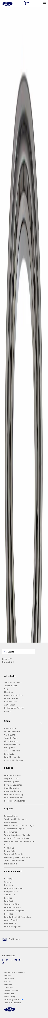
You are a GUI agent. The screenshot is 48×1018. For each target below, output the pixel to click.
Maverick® (8, 662)
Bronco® (7, 659)
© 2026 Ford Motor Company (14, 972)
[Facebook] (3, 960)
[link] (7, 976)
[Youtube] (11, 960)
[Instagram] (16, 960)
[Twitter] (7, 960)
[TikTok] (3, 963)
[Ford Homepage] (9, 1011)
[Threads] (19, 960)
